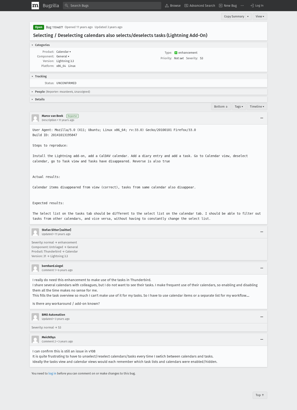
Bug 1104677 (54, 27)
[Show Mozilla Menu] (35, 5)
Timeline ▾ (257, 106)
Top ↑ (260, 395)
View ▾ (260, 16)
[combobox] (112, 5)
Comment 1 (49, 270)
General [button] (62, 56)
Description (49, 120)
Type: (168, 52)
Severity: (192, 58)
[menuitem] (173, 5)
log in (52, 373)
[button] (256, 5)
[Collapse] (261, 118)
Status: (49, 83)
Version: (48, 61)
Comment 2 (49, 341)
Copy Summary (234, 16)
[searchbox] (112, 5)
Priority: (166, 58)
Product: (48, 51)
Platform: (47, 66)
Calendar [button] (63, 51)
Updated (47, 234)
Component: (45, 56)
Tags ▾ (239, 106)
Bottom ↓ (221, 106)
